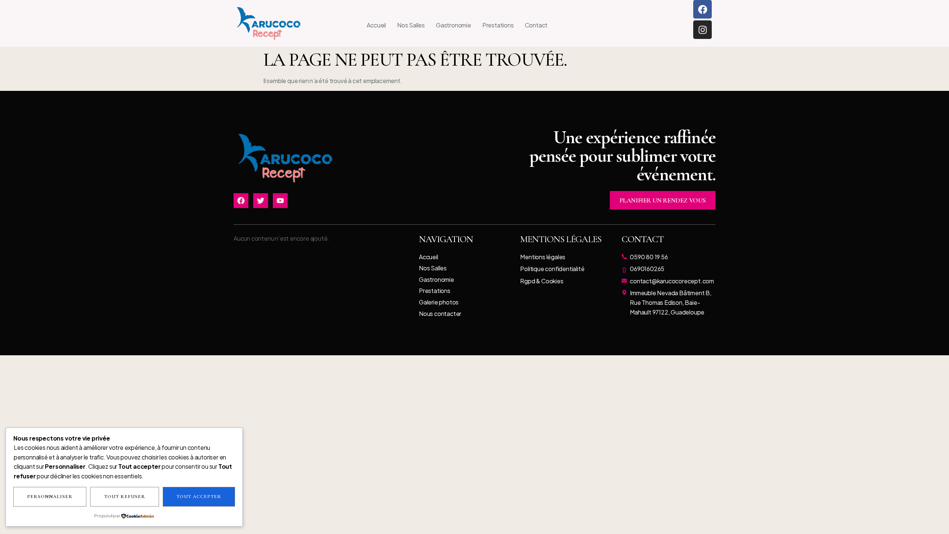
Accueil (376, 25)
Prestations (498, 25)
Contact (536, 25)
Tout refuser (124, 497)
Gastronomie (453, 25)
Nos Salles (411, 25)
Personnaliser (50, 497)
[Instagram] (702, 29)
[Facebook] (702, 9)
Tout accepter (198, 497)
